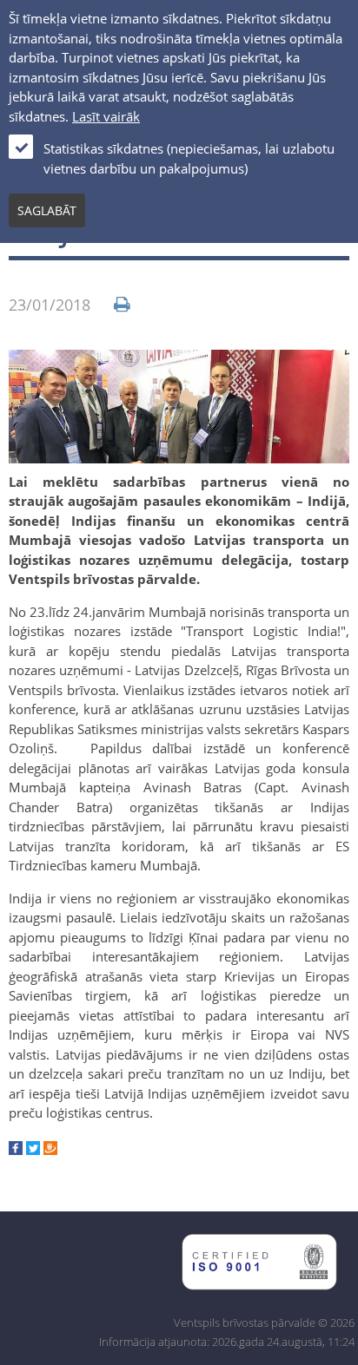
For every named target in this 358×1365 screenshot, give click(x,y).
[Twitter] (33, 1149)
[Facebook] (16, 1149)
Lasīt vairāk (106, 116)
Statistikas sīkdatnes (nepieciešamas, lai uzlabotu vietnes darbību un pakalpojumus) (189, 158)
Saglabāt (46, 210)
